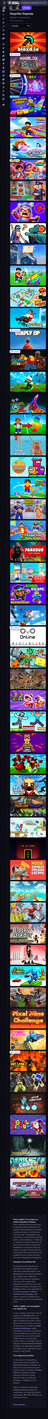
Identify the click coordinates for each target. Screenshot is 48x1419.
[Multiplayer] (3, 34)
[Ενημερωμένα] (3, 26)
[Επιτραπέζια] (3, 68)
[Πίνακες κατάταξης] (3, 38)
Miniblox (17, 1289)
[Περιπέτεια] (3, 83)
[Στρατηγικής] (3, 95)
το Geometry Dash (26, 1363)
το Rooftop (26, 1315)
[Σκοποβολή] (3, 91)
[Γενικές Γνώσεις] (3, 60)
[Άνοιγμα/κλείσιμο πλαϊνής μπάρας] (4, 3)
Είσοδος (26, 8)
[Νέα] (3, 19)
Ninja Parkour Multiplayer (27, 1327)
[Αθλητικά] (3, 56)
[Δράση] (3, 64)
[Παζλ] (3, 79)
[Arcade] (3, 44)
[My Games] (10, 8)
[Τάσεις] (3, 22)
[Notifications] (17, 8)
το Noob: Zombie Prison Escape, (25, 1292)
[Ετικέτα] (3, 105)
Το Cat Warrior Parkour (31, 1343)
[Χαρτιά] (3, 99)
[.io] (3, 52)
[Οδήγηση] (3, 75)
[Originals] (3, 30)
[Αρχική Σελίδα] (3, 11)
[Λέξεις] (3, 71)
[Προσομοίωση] (3, 87)
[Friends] (4, 8)
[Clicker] (3, 48)
